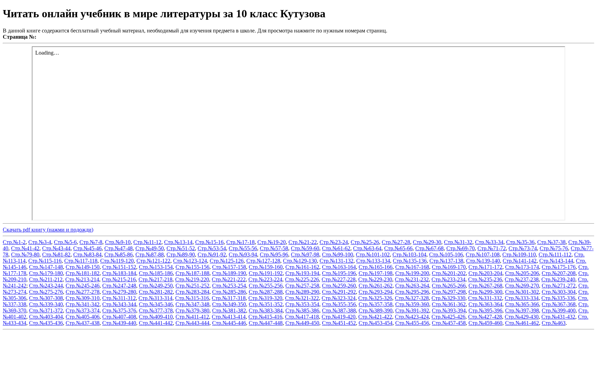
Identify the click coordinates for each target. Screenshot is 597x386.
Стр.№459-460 (485, 323)
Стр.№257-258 (302, 286)
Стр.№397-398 (522, 310)
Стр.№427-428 (485, 317)
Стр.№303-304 (559, 292)
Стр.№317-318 (229, 298)
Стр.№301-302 (522, 292)
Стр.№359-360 (412, 304)
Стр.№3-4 (39, 242)
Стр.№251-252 (192, 286)
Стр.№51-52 (181, 248)
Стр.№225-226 (302, 279)
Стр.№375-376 (119, 310)
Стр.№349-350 (229, 304)
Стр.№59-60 (305, 248)
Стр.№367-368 (559, 304)
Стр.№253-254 (229, 286)
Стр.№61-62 (336, 248)
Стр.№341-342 (83, 304)
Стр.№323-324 (339, 298)
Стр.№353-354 (302, 304)
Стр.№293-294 (375, 292)
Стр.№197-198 (375, 273)
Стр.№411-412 (192, 317)
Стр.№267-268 (485, 286)
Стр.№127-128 (263, 261)
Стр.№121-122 (153, 261)
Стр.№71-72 (491, 248)
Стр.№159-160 (266, 267)
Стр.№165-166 (375, 267)
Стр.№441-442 (156, 323)
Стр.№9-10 (118, 242)
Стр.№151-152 (119, 267)
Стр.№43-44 (56, 248)
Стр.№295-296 (412, 292)
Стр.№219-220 (192, 279)
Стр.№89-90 (181, 254)
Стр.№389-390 (375, 310)
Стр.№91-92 (212, 254)
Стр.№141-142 (520, 261)
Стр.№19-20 (271, 242)
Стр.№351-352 (266, 304)
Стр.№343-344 (119, 304)
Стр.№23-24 (334, 242)
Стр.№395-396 (485, 310)
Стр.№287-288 (266, 292)
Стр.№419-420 (339, 317)
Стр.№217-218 (155, 279)
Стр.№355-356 (339, 304)
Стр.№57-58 (274, 248)
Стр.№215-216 (119, 279)
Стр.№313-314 (155, 298)
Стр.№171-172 (485, 267)
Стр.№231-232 (412, 279)
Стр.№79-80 (25, 254)
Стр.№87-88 (149, 254)
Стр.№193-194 (302, 273)
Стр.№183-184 (119, 273)
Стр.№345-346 (156, 304)
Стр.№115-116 (44, 261)
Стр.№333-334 (522, 298)
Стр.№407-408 (119, 317)
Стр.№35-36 (520, 242)
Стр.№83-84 (87, 254)
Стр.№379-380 (192, 310)
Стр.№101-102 (373, 254)
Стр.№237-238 (522, 279)
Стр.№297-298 (449, 292)
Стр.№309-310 (83, 298)
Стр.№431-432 (558, 317)
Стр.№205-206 (522, 273)
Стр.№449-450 (302, 323)
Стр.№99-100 (337, 254)
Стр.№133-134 (373, 261)
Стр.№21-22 (302, 242)
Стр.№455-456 (412, 323)
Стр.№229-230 (375, 279)
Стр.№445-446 (229, 323)
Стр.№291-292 (339, 292)
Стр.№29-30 (427, 242)
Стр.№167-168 (412, 267)
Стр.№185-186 (156, 273)
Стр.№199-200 (412, 273)
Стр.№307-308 (46, 298)
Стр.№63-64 (367, 248)
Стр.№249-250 (156, 286)
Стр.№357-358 (375, 304)
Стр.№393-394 (449, 310)
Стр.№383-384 (266, 310)
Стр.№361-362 (449, 304)
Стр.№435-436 (46, 323)
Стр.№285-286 (229, 292)
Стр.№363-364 (485, 304)
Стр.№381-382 (229, 310)
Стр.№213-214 (82, 279)
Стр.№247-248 (119, 286)
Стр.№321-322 (302, 298)
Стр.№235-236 (485, 279)
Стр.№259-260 (339, 286)
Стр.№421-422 (375, 317)
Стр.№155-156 (192, 267)
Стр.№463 (554, 323)
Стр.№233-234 (448, 279)
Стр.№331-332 (485, 298)
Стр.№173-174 (522, 267)
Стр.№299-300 (485, 292)
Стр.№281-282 (156, 292)
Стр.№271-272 (559, 286)
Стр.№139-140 (483, 261)
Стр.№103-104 (409, 254)
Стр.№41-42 (25, 248)
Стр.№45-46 (87, 248)
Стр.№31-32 (458, 242)
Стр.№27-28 (396, 242)
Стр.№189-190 (229, 273)
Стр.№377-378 (156, 310)
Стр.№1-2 (14, 242)
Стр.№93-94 (243, 254)
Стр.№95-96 (274, 254)
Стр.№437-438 (83, 323)
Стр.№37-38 (551, 242)
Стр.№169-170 (449, 267)
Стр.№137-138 (446, 261)
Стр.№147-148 (46, 267)
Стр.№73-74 (523, 248)
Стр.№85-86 (118, 254)
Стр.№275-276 (46, 292)
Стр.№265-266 (449, 286)
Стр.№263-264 (412, 286)
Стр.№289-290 (302, 292)
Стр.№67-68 (429, 248)
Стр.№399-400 (559, 310)
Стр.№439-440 (119, 323)
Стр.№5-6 (65, 242)
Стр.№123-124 (190, 261)
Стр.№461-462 (522, 323)
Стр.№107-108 (483, 254)
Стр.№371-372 (46, 310)
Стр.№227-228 (339, 279)
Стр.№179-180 (46, 273)
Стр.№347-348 (192, 304)
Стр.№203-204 (485, 273)
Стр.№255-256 (266, 286)
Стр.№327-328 (412, 298)
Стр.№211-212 (46, 279)
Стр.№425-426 (448, 317)
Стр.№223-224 (265, 279)
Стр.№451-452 (339, 323)
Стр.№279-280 (119, 292)
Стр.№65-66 (398, 248)
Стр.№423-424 (412, 317)
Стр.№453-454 (375, 323)
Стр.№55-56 (243, 248)
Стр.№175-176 (559, 267)
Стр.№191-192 (266, 273)
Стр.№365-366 (522, 304)
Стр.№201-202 (449, 273)
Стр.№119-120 (117, 261)
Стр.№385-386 (302, 310)
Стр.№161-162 (302, 267)
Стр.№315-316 (192, 298)
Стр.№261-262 (375, 286)
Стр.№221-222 (229, 279)
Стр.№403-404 (46, 317)
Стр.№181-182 (83, 273)
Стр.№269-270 (522, 286)
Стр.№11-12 (147, 242)
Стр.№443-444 (192, 323)
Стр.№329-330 (448, 298)
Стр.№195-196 (339, 273)
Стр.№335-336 (558, 298)
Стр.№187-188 (192, 273)
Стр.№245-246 (83, 286)
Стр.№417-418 (302, 317)
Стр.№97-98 (305, 254)
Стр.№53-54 (212, 248)
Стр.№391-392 (412, 310)
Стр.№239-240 (558, 279)
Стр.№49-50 (149, 248)
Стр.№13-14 (178, 242)
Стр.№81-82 (56, 254)
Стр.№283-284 (192, 292)
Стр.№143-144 (556, 261)
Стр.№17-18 (240, 242)
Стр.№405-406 (83, 317)
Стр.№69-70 (460, 248)
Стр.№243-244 (46, 286)
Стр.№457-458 (449, 323)
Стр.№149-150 (83, 267)
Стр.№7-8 (90, 242)
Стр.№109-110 (519, 254)
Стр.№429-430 (522, 317)
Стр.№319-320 (265, 298)
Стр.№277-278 (83, 292)
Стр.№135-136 (410, 261)
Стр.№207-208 (559, 273)
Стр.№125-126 (227, 261)
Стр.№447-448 (266, 323)
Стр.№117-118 (80, 261)
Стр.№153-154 (156, 267)
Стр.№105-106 (446, 254)
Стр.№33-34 (489, 242)
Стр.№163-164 (339, 267)
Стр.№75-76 (554, 248)
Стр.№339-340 (46, 304)
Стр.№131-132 (336, 261)
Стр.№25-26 (365, 242)
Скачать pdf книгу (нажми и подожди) (48, 230)
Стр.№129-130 (300, 261)
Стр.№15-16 (209, 242)
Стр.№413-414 (229, 317)
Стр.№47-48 (118, 248)
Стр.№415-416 (265, 317)
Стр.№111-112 (555, 254)
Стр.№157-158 (229, 267)
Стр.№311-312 (119, 298)
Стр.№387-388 (339, 310)
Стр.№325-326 (375, 298)
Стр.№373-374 (83, 310)
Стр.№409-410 (156, 317)
